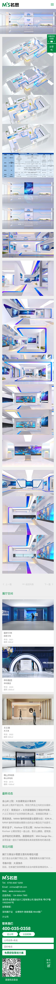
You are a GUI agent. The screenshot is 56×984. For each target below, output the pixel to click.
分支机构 (27, 934)
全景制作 (19, 911)
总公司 (10, 934)
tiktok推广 (37, 911)
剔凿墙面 (28, 911)
